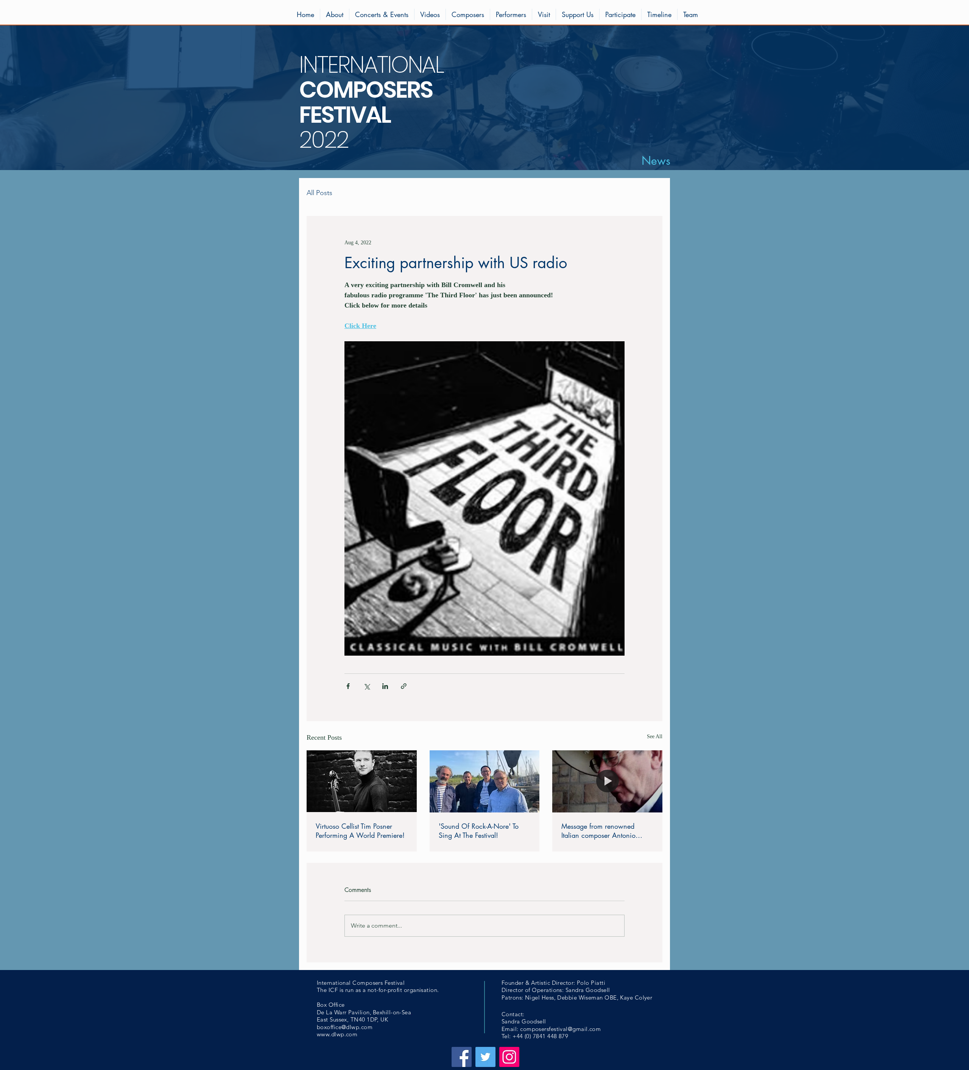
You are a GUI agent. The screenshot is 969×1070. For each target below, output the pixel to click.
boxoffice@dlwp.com (344, 1027)
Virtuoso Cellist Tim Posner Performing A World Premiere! (360, 831)
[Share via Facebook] (348, 686)
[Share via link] (403, 686)
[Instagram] (509, 1057)
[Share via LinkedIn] (385, 686)
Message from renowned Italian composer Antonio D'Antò (598, 831)
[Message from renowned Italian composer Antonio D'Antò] (607, 781)
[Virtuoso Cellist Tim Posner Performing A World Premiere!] (362, 781)
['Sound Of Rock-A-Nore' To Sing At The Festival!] (485, 781)
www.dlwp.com (337, 1034)
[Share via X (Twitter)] (366, 686)
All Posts (319, 193)
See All (654, 736)
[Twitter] (485, 1057)
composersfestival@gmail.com (560, 1029)
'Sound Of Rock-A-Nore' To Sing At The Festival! (479, 831)
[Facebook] (462, 1057)
